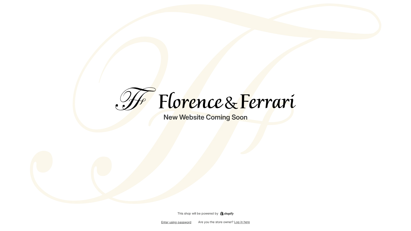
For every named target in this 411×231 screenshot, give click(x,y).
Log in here (242, 222)
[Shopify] (227, 213)
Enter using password (176, 222)
